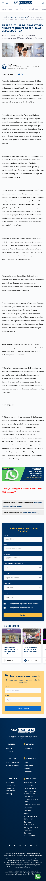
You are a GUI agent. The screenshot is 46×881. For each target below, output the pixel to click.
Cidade (6, 573)
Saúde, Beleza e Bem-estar (30, 817)
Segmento (7, 583)
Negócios (21, 9)
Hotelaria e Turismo (32, 805)
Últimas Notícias (12, 765)
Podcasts (28, 772)
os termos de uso (26, 608)
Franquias (7, 9)
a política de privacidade (29, 604)
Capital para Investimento (13, 564)
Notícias (33, 9)
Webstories (28, 765)
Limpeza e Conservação (29, 809)
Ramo (6, 593)
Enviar (23, 615)
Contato (9, 751)
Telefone (7, 554)
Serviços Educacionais (29, 834)
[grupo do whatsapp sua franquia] (23, 474)
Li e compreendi (23, 604)
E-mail (7, 695)
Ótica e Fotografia (21, 17)
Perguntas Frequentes (10, 789)
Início (4, 17)
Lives (26, 762)
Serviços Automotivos (29, 823)
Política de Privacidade (10, 784)
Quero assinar (23, 708)
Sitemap (9, 794)
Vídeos (27, 769)
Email (6, 545)
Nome (6, 535)
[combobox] (21, 578)
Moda (26, 813)
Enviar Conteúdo (12, 762)
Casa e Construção (32, 788)
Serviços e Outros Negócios (31, 828)
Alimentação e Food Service (30, 784)
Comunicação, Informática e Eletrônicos (30, 793)
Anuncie (9, 748)
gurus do (31, 512)
